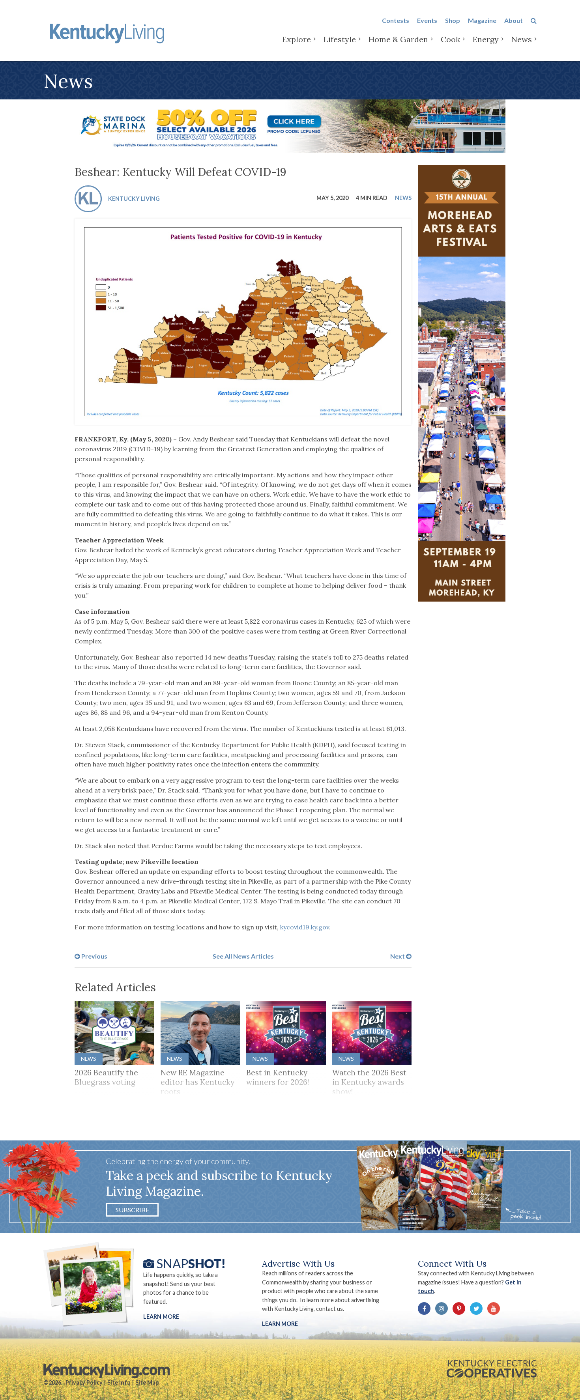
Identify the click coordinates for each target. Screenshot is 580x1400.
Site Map (147, 1382)
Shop (452, 20)
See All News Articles (243, 956)
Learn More (161, 1316)
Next (398, 956)
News (521, 39)
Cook (450, 39)
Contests (395, 20)
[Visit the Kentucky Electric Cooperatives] (492, 1369)
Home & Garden (398, 39)
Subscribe (132, 1209)
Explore (296, 39)
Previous (93, 956)
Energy (486, 39)
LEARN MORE (280, 1323)
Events (427, 20)
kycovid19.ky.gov (304, 927)
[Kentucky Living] (108, 32)
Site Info (119, 1382)
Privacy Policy (84, 1382)
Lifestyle (340, 39)
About (513, 20)
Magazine (482, 20)
